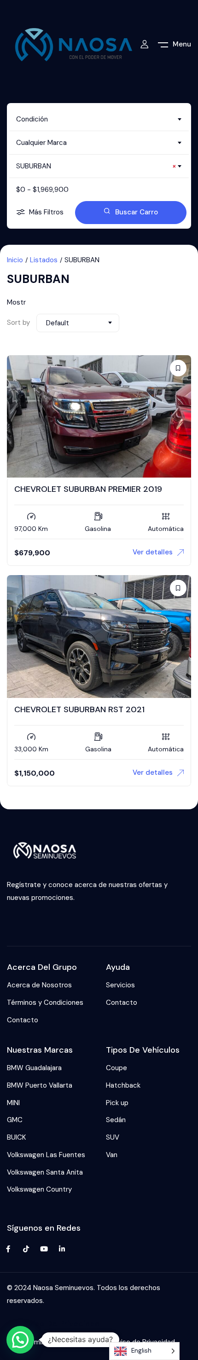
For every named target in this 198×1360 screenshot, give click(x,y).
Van (111, 1154)
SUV (112, 1137)
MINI (13, 1102)
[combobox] (99, 119)
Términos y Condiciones (45, 1002)
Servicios (120, 985)
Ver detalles (153, 552)
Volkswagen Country (39, 1189)
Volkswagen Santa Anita (45, 1172)
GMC (15, 1119)
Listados (44, 260)
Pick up (117, 1102)
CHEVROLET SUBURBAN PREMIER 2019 (88, 489)
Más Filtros (46, 212)
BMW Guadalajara (34, 1067)
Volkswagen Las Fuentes (46, 1154)
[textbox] (99, 119)
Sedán (116, 1119)
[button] (20, 1340)
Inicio (15, 260)
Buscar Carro (136, 212)
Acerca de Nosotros (39, 985)
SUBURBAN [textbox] (96, 166)
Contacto (22, 1020)
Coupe (116, 1067)
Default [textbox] (57, 323)
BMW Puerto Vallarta (39, 1085)
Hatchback (123, 1085)
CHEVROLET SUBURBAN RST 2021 (79, 709)
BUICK (16, 1137)
